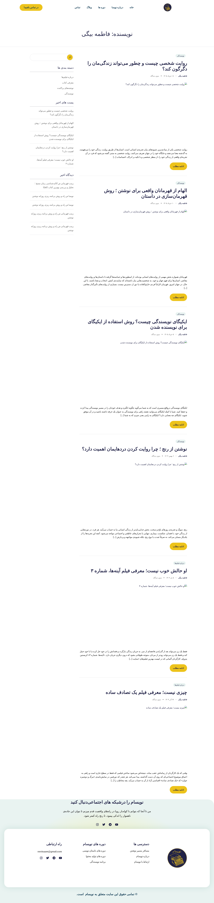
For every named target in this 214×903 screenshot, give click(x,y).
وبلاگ (89, 7)
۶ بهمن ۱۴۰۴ (169, 456)
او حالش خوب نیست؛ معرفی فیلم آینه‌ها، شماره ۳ (139, 570)
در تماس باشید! (31, 7)
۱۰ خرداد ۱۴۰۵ (168, 203)
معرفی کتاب (68, 83)
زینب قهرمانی (67, 183)
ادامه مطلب (178, 166)
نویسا (71, 196)
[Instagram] (97, 824)
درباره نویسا (117, 7)
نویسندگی (180, 56)
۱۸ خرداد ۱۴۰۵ (168, 76)
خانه (132, 7)
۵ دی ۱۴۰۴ (170, 578)
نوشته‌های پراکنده (65, 88)
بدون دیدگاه (155, 76)
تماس (77, 7)
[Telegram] (110, 824)
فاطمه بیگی (182, 76)
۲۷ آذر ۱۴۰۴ (169, 699)
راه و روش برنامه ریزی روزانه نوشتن (48, 196)
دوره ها (101, 7)
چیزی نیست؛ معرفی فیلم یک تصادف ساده (146, 692)
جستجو (70, 57)
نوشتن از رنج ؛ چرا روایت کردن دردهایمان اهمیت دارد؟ (134, 449)
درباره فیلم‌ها (179, 563)
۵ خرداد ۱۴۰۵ (169, 334)
